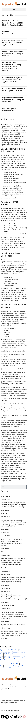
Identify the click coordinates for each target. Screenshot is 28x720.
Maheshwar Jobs (16, 662)
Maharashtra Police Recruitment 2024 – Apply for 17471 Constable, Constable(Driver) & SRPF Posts (11, 67)
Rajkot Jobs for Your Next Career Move (13, 625)
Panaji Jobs (22, 477)
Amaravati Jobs (5, 496)
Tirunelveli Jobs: (6, 588)
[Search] (26, 487)
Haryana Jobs (16, 658)
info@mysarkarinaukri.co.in (9, 703)
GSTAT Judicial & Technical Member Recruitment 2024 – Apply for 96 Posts (12, 43)
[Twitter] (16, 717)
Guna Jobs (7, 658)
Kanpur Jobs (22, 660)
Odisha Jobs (12, 668)
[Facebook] (3, 717)
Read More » (5, 510)
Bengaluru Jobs (5, 652)
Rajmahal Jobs (6, 481)
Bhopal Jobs (15, 652)
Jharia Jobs (23, 479)
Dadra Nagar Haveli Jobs (12, 654)
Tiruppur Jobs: (5, 571)
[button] (14, 9)
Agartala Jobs (5, 532)
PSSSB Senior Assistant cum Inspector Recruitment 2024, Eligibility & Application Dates (13, 23)
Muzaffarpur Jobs (9, 666)
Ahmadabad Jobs (12, 650)
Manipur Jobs (15, 664)
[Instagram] (11, 717)
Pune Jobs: (4, 513)
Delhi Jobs (7, 656)
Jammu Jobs (14, 660)
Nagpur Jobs (20, 666)
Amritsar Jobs (23, 650)
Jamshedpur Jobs (13, 479)
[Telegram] (7, 717)
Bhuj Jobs (4, 479)
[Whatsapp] (20, 717)
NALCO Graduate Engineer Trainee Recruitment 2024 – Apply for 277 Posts (12, 80)
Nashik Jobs (4, 668)
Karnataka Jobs (5, 662)
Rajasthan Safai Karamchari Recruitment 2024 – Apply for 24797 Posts (13, 100)
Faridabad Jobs (16, 656)
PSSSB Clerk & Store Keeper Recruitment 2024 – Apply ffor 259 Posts (13, 54)
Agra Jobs (3, 650)
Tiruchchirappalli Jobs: (7, 605)
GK (2, 552)
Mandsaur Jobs (4, 664)
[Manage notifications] (24, 716)
